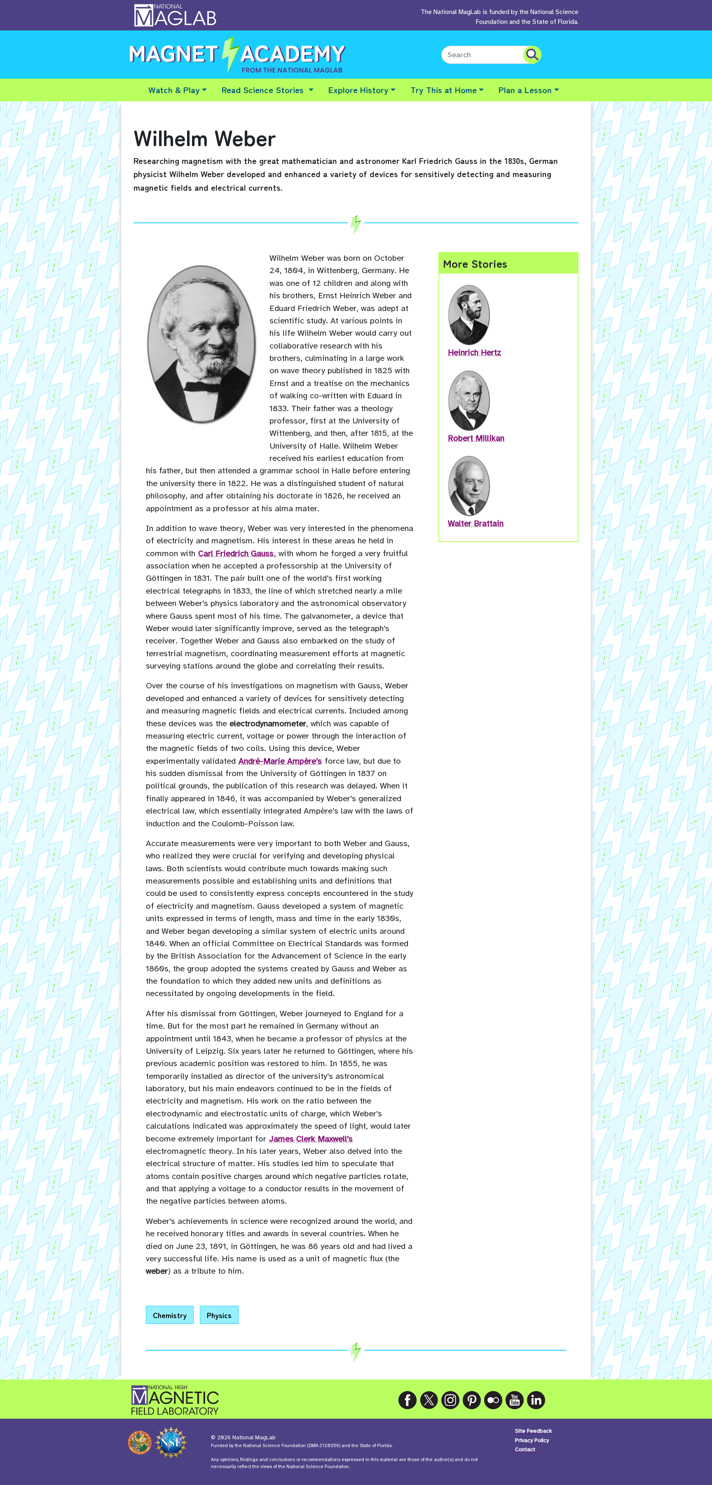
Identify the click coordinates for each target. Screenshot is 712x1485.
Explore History (358, 89)
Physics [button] (219, 1315)
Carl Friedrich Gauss (236, 553)
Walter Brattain (476, 523)
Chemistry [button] (170, 1315)
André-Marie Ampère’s (280, 761)
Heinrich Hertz (474, 352)
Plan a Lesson (525, 89)
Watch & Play (174, 89)
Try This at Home (443, 89)
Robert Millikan (476, 438)
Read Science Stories (264, 89)
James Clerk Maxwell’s (311, 1139)
